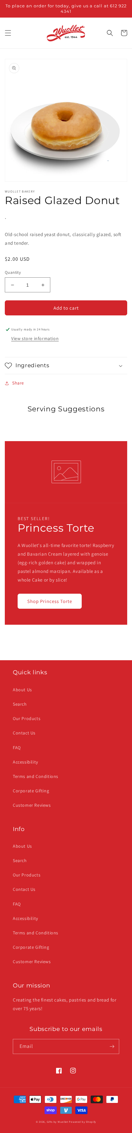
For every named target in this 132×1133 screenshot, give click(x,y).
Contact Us (24, 733)
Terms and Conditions (35, 776)
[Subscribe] (112, 1046)
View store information (35, 338)
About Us (22, 690)
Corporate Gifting (31, 791)
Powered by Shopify (82, 1121)
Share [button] (18, 383)
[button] (8, 33)
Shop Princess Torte (49, 601)
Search (20, 704)
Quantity (13, 272)
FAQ (17, 747)
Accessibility (25, 762)
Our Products (26, 718)
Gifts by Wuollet (57, 1121)
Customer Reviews (32, 805)
